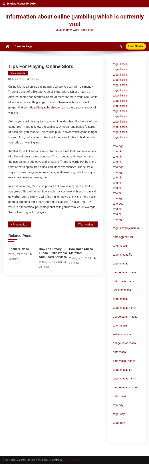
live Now (135, 46)
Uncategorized (18, 73)
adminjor (34, 79)
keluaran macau (122, 334)
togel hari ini (120, 64)
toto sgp (118, 219)
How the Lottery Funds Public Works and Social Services (53, 252)
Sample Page (23, 46)
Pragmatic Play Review (22, 224)
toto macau (120, 325)
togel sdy (119, 414)
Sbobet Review (19, 249)
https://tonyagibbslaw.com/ (46, 107)
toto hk (117, 214)
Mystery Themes (71, 460)
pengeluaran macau (125, 316)
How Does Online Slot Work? (81, 250)
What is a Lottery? (88, 224)
